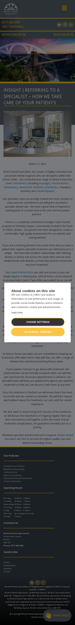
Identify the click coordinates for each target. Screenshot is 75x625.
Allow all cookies (37, 332)
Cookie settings (37, 322)
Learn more (17, 312)
